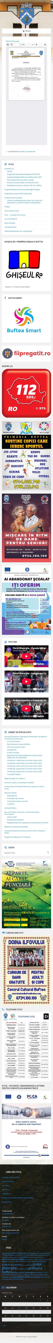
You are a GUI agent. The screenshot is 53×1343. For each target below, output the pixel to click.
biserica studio (18, 1257)
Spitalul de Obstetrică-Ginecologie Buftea (18, 1198)
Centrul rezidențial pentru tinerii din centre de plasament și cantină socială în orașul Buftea (24, 201)
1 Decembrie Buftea (8, 1255)
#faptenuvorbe (7, 1253)
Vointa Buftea (35, 1277)
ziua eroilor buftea (18, 1279)
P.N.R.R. (9, 171)
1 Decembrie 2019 (45, 1253)
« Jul (3, 1325)
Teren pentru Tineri (12, 211)
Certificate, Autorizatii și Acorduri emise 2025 (24, 769)
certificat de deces (43, 1259)
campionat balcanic (33, 1257)
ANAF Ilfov (6, 1189)
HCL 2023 (5, 1220)
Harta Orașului (10, 223)
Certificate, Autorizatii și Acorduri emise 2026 (24, 771)
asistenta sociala (7, 1257)
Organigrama (12, 795)
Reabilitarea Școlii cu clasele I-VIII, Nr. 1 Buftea (24, 185)
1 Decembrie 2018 (33, 1253)
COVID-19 (18, 1261)
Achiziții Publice (10, 808)
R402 (36, 1273)
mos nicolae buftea (27, 1265)
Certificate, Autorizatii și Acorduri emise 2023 (24, 763)
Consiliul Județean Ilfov (11, 1177)
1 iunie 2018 (25, 1255)
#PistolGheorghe (19, 1253)
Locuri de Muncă (11, 219)
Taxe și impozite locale (10, 1233)
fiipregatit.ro (7, 1202)
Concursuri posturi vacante (17, 801)
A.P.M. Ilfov (6, 1194)
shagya (40, 1275)
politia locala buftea (22, 1269)
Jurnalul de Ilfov (11, 227)
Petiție (7, 206)
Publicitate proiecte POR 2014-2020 (18, 193)
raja (43, 1273)
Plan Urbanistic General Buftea (18, 744)
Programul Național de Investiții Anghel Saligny (22, 189)
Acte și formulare (13, 741)
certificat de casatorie (31, 1259)
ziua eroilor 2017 (45, 1277)
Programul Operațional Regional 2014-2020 (23, 174)
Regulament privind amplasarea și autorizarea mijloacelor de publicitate (24, 756)
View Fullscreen (12, 41)
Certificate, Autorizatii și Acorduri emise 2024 (24, 766)
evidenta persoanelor (12, 1264)
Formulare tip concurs (15, 798)
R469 (39, 1273)
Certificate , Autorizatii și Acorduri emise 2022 (24, 760)
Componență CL (8, 1213)
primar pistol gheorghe (23, 1272)
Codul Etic (11, 804)
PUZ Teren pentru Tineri (16, 747)
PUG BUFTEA (11, 750)
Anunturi (22, 151)
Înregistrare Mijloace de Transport (18, 837)
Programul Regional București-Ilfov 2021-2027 (24, 177)
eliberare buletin (40, 1261)
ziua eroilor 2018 (6, 1279)
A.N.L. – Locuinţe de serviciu (15, 215)
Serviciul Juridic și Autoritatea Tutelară (19, 782)
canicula (42, 1257)
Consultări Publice (14, 774)
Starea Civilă (12, 817)
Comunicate (30, 151)
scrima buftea (26, 1275)
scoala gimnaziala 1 (16, 1275)
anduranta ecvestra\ (44, 1255)
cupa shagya (31, 1261)
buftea (25, 1257)
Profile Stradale (13, 753)
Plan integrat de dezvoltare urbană (20, 180)
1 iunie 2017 (18, 1255)
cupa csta (25, 1261)
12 (19, 1308)
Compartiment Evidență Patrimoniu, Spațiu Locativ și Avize (24, 787)
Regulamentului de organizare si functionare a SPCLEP (27, 822)
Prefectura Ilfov (8, 1181)
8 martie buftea (33, 1255)
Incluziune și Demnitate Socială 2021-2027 (23, 182)
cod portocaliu (11, 1261)
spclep (14, 1277)
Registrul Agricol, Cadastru (15, 778)
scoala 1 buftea (6, 1275)
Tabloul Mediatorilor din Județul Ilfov (18, 231)
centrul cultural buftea (13, 1259)
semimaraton (34, 1275)
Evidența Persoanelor (15, 820)
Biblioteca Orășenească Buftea (16, 827)
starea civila (23, 1276)
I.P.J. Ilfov (5, 1185)
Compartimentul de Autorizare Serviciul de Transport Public (25, 832)
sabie (45, 1273)
